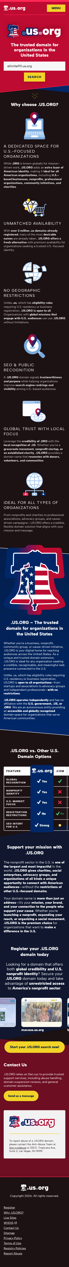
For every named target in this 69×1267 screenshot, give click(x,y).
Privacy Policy (13, 1238)
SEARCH (34, 77)
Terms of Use (12, 1243)
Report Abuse (13, 1253)
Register (9, 1207)
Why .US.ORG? (14, 1212)
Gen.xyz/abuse (17, 1147)
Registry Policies (15, 1248)
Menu (56, 8)
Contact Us (11, 1228)
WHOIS (8, 1223)
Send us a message (21, 1096)
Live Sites (10, 1217)
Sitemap (9, 1233)
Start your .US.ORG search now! (34, 1047)
